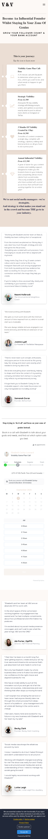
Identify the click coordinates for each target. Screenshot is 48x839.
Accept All (24, 832)
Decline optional (24, 827)
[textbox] (27, 641)
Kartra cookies (30, 819)
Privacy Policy (24, 823)
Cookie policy (18, 819)
